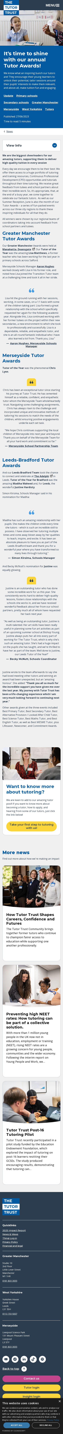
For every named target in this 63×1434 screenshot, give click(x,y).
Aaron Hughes (45, 266)
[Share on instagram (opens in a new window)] (15, 1359)
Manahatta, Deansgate (16, 249)
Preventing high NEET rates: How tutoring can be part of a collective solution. (29, 1020)
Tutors (49, 109)
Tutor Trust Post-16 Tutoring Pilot (25, 1132)
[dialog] (31, 1416)
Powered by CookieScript (13, 1431)
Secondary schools (16, 102)
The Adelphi (41, 476)
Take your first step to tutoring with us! (31, 826)
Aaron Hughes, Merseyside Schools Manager (33, 345)
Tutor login (31, 1387)
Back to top (10, 1368)
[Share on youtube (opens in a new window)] (5, 1359)
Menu (51, 5)
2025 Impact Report (14, 1230)
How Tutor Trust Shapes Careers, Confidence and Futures (30, 919)
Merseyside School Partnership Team (33, 446)
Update (8, 95)
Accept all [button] (16, 1425)
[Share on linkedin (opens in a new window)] (24, 1359)
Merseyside (11, 109)
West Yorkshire (32, 109)
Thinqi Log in (9, 1238)
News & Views (10, 1234)
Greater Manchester (45, 102)
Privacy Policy (10, 1242)
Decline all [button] (46, 1425)
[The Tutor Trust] (11, 7)
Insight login (31, 1396)
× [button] (59, 1401)
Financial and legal (12, 1246)
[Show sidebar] (54, 145)
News (9, 131)
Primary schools (26, 95)
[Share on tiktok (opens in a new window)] (33, 1359)
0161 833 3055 (9, 1280)
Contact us (31, 1378)
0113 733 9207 (9, 1313)
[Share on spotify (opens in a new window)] (42, 1359)
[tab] (8, 131)
